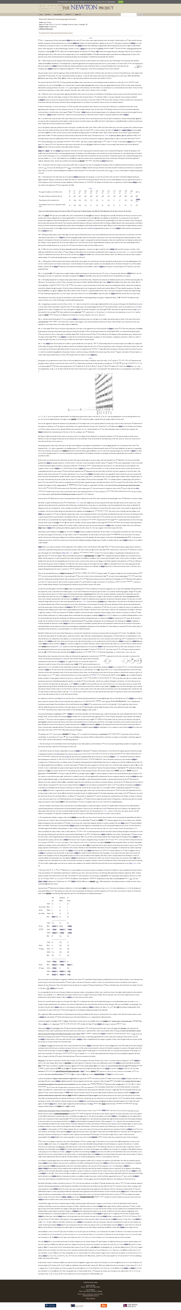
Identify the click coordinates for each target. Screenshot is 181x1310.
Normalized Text (44, 33)
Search (140, 14)
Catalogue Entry (67, 33)
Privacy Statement (90, 1298)
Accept (120, 1)
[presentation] (81, 165)
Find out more (111, 1)
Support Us (78, 14)
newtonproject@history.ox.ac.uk (90, 1295)
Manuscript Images (56, 33)
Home (41, 14)
